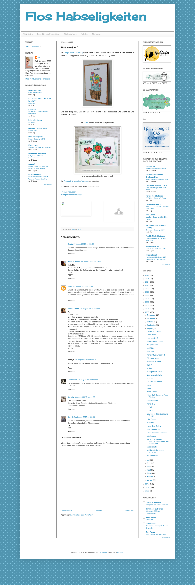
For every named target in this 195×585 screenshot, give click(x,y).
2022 (147, 289)
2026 (147, 275)
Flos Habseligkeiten (85, 16)
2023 (147, 285)
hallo (149, 388)
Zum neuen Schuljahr (155, 375)
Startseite (28, 34)
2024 (147, 282)
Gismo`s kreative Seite (37, 128)
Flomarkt (96, 34)
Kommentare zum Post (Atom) (82, 515)
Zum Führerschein (154, 429)
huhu (149, 385)
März (149, 473)
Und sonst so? (152, 338)
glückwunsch (152, 436)
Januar (150, 480)
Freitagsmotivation (68, 192)
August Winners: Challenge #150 (157, 179)
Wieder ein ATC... (34, 130)
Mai (148, 467)
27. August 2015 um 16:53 (91, 262)
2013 (147, 488)
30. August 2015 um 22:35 (85, 397)
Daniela (71, 397)
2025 (147, 279)
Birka (86, 122)
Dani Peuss (150, 532)
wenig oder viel (34, 90)
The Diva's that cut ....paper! (157, 185)
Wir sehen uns (152, 456)
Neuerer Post (67, 511)
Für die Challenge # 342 (36, 139)
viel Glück (150, 348)
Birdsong (31, 103)
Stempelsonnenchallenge (71, 195)
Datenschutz (70, 34)
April (149, 470)
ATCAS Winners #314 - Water (156, 249)
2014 (147, 484)
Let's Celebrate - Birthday (156, 433)
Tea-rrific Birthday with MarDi (156, 168)
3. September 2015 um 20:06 (83, 417)
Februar (150, 477)
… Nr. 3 (150, 411)
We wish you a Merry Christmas (39, 147)
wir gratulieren (152, 345)
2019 (147, 299)
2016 (147, 309)
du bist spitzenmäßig (155, 341)
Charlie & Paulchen (153, 503)
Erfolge (84, 34)
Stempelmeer (151, 517)
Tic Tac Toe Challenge (154, 196)
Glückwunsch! (152, 401)
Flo (39, 57)
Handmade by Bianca (37, 154)
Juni (149, 463)
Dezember (151, 315)
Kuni (69, 417)
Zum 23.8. (151, 352)
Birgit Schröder (74, 262)
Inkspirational (151, 255)
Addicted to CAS (152, 247)
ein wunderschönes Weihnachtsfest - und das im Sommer (158, 441)
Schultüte (150, 423)
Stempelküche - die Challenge (76, 181)
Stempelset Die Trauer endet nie (157, 505)
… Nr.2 (149, 407)
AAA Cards (150, 215)
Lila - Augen (151, 419)
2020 (147, 296)
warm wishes (152, 392)
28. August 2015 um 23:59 (90, 309)
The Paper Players (153, 204)
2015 (147, 312)
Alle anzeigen (48, 184)
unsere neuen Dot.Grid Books (156, 534)
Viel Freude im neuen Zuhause (155, 451)
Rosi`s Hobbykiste (35, 137)
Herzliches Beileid (154, 426)
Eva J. (70, 244)
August (150, 329)
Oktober (150, 322)
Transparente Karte (154, 372)
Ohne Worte (151, 335)
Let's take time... (35, 120)
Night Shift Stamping (73, 53)
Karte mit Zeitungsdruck (156, 355)
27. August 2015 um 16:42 (84, 244)
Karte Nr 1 (151, 404)
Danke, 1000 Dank (154, 331)
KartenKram (33, 145)
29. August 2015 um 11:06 (88, 380)
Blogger (120, 552)
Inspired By (150, 166)
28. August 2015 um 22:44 (83, 286)
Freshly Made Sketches (155, 236)
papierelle (32, 110)
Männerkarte (152, 447)
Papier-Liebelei (34, 175)
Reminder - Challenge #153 (155, 230)
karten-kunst (151, 524)
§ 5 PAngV (149, 519)
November (151, 318)
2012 (147, 491)
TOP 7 (149, 365)
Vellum (149, 368)
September (151, 325)
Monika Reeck (73, 309)
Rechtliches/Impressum (48, 34)
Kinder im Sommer (154, 362)
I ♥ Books (31, 122)
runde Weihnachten (35, 92)
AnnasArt (32, 164)
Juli (148, 460)
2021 (147, 292)
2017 (147, 306)
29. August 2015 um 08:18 (85, 360)
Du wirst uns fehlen (154, 382)
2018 (147, 302)
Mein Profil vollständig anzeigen (37, 79)
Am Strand (151, 378)
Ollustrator (103, 552)
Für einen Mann (153, 358)
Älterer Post (128, 511)
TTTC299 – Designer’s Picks (156, 198)
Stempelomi (72, 380)
